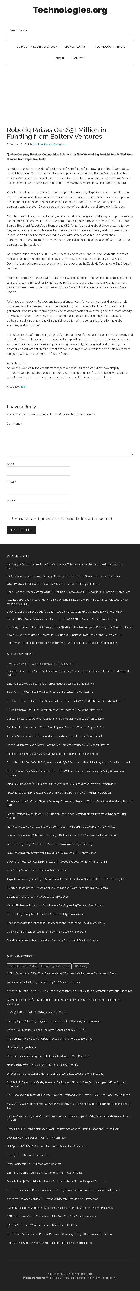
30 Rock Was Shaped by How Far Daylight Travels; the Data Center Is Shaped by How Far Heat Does (63, 576)
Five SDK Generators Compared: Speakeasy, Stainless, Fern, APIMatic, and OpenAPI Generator (60, 1207)
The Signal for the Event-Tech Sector (27, 1155)
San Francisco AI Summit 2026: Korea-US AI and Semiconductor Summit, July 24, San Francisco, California (68, 1095)
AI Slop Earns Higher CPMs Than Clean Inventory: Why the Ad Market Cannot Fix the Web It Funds (62, 973)
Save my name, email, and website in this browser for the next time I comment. (62, 518)
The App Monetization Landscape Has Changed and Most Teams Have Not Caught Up (56, 922)
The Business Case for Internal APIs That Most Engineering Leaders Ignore (49, 1242)
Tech (23, 386)
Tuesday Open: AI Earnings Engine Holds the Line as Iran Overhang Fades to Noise (53, 1021)
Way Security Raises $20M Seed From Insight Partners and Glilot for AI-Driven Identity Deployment (62, 835)
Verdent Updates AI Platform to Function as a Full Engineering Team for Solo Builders (55, 905)
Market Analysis (55, 1277)
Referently (94, 1277)
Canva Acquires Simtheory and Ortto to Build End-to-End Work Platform (47, 1056)
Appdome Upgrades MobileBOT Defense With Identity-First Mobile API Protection (52, 1199)
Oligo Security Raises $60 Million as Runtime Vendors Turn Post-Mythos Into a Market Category (61, 783)
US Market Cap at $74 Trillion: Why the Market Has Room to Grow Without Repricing (54, 710)
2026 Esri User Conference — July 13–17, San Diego (36, 1137)
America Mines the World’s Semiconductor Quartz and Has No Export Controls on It (54, 736)
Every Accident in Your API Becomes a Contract (34, 1164)
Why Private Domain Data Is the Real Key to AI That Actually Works (44, 1172)
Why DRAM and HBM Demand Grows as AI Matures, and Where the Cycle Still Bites (53, 584)
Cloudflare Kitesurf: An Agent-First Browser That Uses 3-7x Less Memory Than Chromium (58, 861)
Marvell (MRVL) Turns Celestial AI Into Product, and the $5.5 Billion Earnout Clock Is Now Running (62, 619)
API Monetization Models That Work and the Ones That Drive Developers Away (51, 1216)
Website (12, 500)
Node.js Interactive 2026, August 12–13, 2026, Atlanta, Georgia (42, 1064)
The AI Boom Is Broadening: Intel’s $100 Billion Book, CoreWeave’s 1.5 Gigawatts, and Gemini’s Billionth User (68, 591)
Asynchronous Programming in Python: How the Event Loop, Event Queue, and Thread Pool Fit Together (66, 879)
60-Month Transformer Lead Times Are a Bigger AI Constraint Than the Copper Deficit (55, 727)
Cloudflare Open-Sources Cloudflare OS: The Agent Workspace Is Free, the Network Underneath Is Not (64, 611)
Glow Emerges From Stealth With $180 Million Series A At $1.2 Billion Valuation (51, 852)
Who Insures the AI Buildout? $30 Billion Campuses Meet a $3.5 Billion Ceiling (50, 683)
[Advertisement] (70, 91)
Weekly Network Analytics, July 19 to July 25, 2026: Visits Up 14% (43, 982)
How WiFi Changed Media (21, 1047)
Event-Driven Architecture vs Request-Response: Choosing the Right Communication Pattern (59, 1234)
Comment (14, 423)
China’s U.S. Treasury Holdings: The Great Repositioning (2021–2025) (46, 1029)
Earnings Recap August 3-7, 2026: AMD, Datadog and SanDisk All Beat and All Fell (53, 753)
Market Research (76, 1277)
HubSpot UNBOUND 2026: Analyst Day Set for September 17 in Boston (47, 1146)
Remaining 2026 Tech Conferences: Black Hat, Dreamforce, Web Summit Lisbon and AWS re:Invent (63, 1129)
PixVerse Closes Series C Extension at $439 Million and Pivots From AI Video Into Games (57, 887)
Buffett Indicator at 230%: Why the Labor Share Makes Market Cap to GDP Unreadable (55, 718)
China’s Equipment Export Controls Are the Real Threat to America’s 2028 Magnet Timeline (58, 745)
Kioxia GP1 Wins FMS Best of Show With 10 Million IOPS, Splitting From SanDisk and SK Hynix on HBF (65, 635)
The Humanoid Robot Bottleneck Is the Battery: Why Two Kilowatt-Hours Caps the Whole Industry (62, 642)
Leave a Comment (54, 144)
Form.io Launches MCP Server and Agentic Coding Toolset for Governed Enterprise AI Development (63, 1190)
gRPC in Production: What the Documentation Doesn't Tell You (42, 1225)
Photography (109, 1277)
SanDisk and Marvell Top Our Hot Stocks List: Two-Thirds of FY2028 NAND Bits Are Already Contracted (65, 701)
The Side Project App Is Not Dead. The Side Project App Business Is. (45, 914)
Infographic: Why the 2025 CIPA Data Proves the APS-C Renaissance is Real (50, 1038)
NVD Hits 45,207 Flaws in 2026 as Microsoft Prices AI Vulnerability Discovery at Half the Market (61, 826)
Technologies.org (70, 10)
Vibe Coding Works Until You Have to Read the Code (36, 870)
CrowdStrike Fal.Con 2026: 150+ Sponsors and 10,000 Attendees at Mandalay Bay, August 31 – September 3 (68, 762)
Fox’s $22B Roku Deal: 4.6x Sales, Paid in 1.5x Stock (36, 1012)
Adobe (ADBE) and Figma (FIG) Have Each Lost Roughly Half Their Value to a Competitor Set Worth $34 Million (69, 991)
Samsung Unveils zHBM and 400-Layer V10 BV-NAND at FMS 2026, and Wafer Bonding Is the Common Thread (70, 627)
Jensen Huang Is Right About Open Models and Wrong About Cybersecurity (49, 844)
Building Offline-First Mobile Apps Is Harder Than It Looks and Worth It (46, 931)
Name (12, 464)
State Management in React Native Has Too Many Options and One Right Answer (53, 940)
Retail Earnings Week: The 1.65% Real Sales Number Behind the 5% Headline (50, 692)
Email (11, 482)
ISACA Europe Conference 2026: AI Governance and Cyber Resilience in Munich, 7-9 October (59, 792)
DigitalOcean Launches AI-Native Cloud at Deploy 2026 (38, 896)
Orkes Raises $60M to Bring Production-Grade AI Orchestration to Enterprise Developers (57, 1181)
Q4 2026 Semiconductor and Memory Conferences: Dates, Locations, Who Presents (55, 1073)
